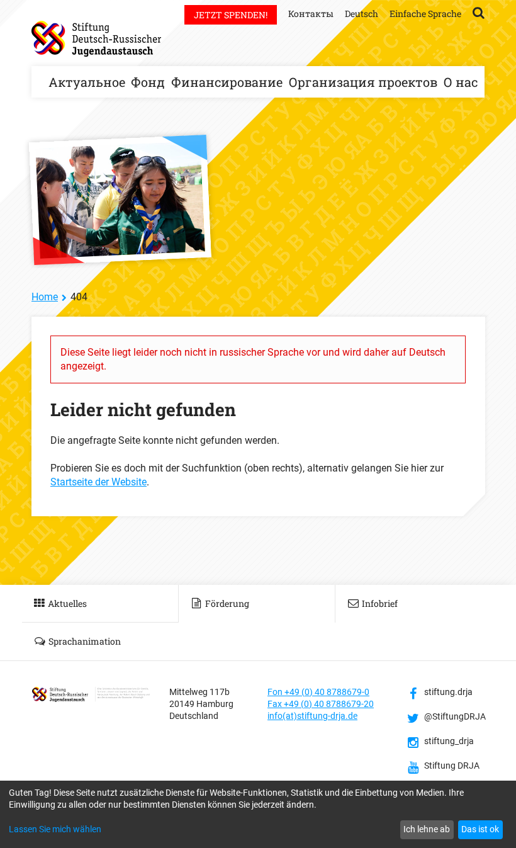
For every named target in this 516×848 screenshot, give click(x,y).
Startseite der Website (98, 482)
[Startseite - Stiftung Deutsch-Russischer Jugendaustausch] (96, 39)
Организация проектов (363, 82)
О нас (461, 82)
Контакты (311, 14)
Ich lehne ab (426, 829)
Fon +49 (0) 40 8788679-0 (318, 692)
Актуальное (86, 82)
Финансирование (227, 82)
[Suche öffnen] (479, 12)
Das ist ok (480, 829)
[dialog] (258, 814)
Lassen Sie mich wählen (55, 829)
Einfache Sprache (425, 14)
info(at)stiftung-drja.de (312, 716)
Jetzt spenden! (230, 15)
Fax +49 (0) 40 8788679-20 (320, 704)
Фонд (148, 82)
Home (44, 297)
